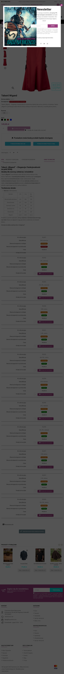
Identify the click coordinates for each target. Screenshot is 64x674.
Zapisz (53, 25)
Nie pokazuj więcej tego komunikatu (45, 37)
